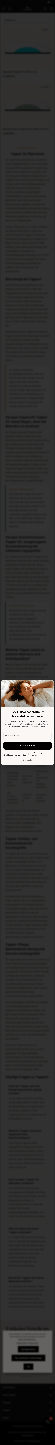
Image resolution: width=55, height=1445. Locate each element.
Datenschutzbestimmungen (21, 753)
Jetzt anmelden (27, 745)
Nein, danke (27, 760)
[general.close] (49, 684)
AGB (7, 755)
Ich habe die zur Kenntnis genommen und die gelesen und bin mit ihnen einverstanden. (27, 754)
